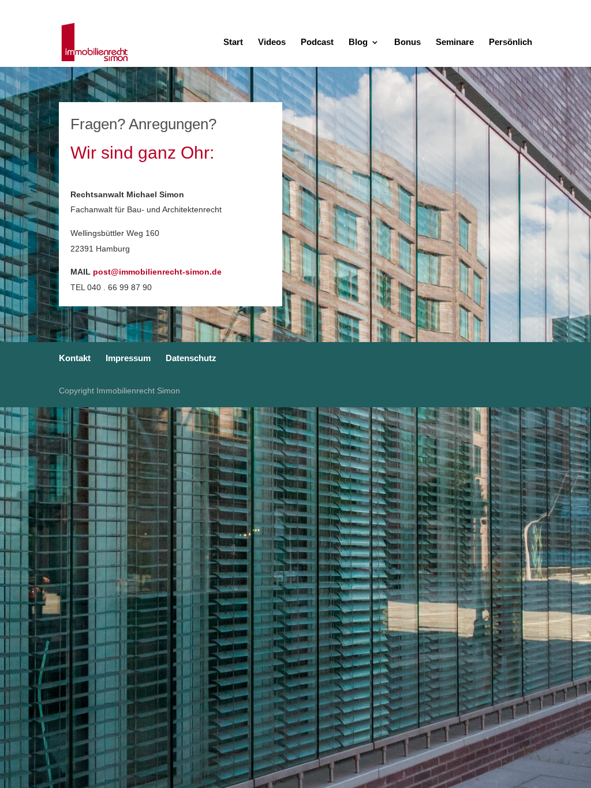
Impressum (503, 9)
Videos (272, 42)
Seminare (455, 42)
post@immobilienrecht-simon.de (157, 271)
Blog (358, 42)
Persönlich (510, 42)
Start (233, 42)
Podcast (317, 42)
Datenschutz (553, 9)
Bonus (407, 42)
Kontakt (461, 9)
